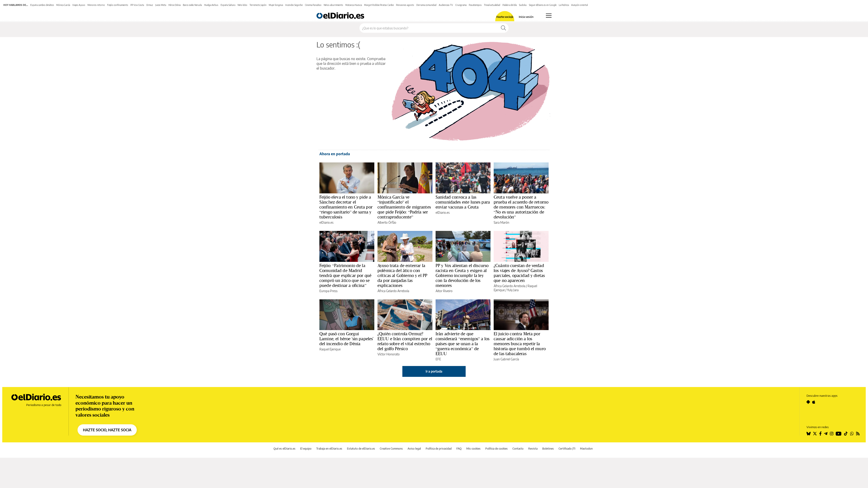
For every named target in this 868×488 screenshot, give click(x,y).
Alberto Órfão (386, 222)
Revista (533, 448)
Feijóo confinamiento (117, 5)
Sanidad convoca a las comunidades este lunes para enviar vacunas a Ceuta (463, 202)
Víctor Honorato (388, 354)
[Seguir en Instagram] (831, 434)
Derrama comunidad (426, 5)
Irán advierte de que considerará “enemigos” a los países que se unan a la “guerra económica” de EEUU (462, 343)
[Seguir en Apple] (813, 402)
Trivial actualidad (492, 5)
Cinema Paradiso (313, 5)
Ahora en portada (334, 154)
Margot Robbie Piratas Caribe (379, 5)
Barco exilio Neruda (192, 5)
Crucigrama (461, 5)
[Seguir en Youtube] (839, 434)
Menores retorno (96, 5)
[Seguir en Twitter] (815, 434)
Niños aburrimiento (333, 5)
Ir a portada (434, 371)
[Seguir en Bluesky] (809, 434)
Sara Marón (501, 222)
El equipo (305, 448)
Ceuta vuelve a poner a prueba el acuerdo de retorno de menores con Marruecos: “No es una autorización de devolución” (521, 207)
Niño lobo (242, 5)
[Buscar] (503, 28)
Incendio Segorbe (294, 5)
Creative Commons (391, 448)
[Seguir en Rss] (858, 434)
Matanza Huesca (353, 5)
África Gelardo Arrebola (393, 291)
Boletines (548, 448)
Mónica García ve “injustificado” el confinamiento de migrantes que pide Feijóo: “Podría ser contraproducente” (404, 207)
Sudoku (523, 5)
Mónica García (63, 5)
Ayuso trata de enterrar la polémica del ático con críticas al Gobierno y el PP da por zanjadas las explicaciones (402, 275)
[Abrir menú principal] (549, 16)
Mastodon (586, 448)
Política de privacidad (439, 448)
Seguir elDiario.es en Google (543, 5)
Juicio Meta (160, 5)
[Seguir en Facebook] (820, 434)
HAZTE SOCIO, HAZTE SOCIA (107, 430)
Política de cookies (496, 448)
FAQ (459, 448)
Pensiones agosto (405, 5)
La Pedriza (564, 5)
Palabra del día (509, 5)
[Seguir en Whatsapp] (852, 434)
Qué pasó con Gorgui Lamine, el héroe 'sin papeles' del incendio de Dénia (346, 338)
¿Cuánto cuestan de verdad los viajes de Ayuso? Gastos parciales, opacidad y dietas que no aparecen (519, 273)
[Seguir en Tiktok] (846, 434)
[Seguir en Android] (808, 402)
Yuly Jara (513, 290)
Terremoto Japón (258, 5)
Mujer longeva (276, 5)
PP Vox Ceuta (137, 5)
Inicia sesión (526, 17)
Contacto (518, 448)
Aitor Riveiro (444, 291)
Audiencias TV (446, 5)
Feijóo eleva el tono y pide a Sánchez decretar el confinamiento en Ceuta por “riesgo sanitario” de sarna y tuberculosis (346, 207)
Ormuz (149, 5)
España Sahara (228, 5)
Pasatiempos (475, 5)
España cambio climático (42, 5)
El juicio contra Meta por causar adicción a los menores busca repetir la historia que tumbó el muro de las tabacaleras (520, 343)
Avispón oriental (579, 5)
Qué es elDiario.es (284, 448)
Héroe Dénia (174, 5)
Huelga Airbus (211, 5)
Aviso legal (414, 448)
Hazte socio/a (504, 17)
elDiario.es (326, 222)
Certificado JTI (567, 448)
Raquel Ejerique (330, 349)
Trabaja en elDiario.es (329, 448)
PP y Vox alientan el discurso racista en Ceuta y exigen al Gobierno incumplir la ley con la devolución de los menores (462, 275)
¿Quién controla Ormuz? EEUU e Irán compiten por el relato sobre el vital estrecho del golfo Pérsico (404, 341)
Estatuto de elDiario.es (361, 448)
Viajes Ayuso (78, 5)
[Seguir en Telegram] (826, 434)
